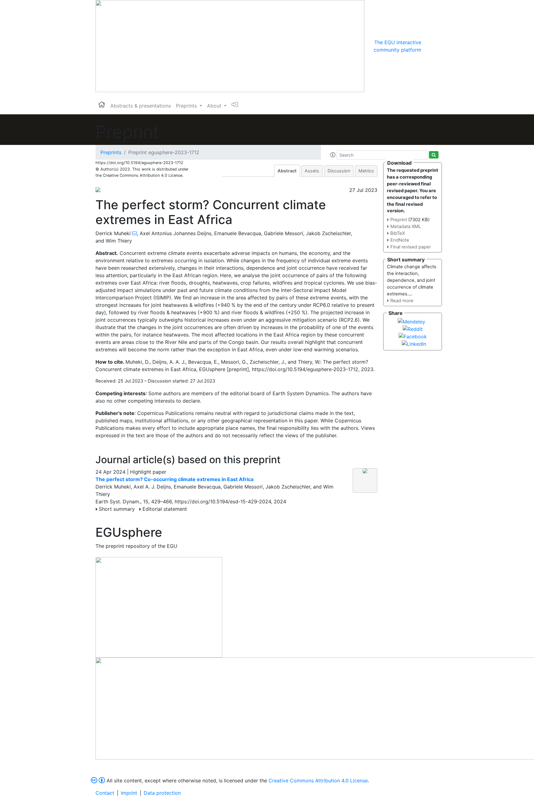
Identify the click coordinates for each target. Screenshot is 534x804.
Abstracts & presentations (140, 106)
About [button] (215, 106)
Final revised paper (410, 247)
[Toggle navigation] (430, 46)
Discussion (339, 170)
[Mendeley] (411, 321)
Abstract (287, 170)
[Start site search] (434, 155)
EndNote (399, 240)
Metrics (366, 170)
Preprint (398, 219)
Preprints (110, 152)
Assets (312, 170)
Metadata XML (405, 226)
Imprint (129, 793)
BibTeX (397, 233)
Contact (104, 793)
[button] (332, 155)
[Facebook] (413, 336)
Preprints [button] (187, 106)
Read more (401, 300)
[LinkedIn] (414, 343)
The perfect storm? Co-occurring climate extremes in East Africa (174, 479)
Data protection (162, 793)
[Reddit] (413, 328)
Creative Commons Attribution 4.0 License (318, 780)
